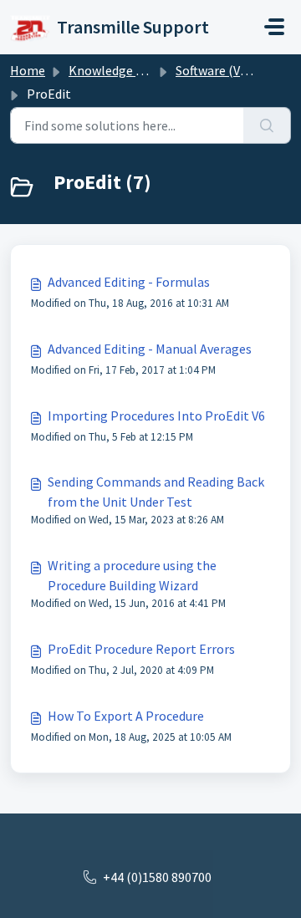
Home (27, 70)
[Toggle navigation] (274, 27)
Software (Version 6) (232, 70)
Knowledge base (115, 70)
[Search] (267, 125)
